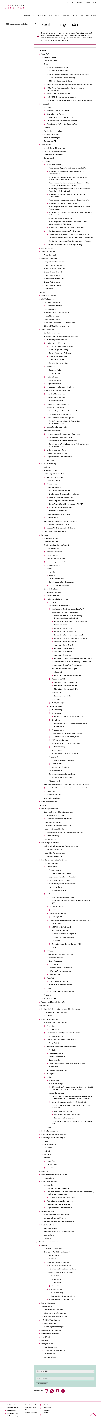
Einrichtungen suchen (13, 1407)
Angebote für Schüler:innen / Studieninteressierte (61, 336)
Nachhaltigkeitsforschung (50, 1019)
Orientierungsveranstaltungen (57, 340)
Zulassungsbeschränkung (56, 397)
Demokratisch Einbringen (60, 767)
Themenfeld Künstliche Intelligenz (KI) (57, 1252)
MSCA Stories (56, 941)
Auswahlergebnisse (56, 401)
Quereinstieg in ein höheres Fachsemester (63, 411)
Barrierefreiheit (47, 1407)
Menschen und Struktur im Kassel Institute (61, 1047)
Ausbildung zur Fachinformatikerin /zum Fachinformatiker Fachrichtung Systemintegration (69, 190)
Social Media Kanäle (30, 1405)
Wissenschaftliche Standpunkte (55, 1313)
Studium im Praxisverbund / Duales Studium (59, 323)
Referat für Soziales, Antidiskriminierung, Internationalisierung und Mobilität (68, 617)
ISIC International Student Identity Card (65, 737)
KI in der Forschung (56, 1289)
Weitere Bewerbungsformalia (57, 427)
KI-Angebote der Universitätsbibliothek (62, 1296)
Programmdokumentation (63, 1111)
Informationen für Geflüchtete (57, 453)
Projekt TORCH (54, 1043)
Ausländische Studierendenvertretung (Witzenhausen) (73, 662)
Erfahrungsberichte (53, 565)
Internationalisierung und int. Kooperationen (59, 1232)
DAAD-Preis (51, 791)
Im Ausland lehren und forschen (55, 1218)
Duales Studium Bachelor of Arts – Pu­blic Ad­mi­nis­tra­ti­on (69, 234)
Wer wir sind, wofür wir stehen (54, 148)
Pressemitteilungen (48, 1303)
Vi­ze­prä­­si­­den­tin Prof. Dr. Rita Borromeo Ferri (62, 124)
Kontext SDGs (54, 1029)
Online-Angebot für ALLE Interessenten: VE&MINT (66, 504)
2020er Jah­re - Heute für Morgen (58, 67)
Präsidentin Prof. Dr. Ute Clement (58, 111)
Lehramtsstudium (50, 309)
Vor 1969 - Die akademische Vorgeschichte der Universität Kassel (69, 100)
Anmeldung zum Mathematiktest (60, 507)
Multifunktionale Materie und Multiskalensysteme (61, 846)
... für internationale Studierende (58, 1188)
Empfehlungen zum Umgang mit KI (59, 1262)
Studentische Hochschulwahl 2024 (66, 686)
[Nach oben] (93, 1414)
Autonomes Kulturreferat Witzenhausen (68, 665)
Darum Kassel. (49, 158)
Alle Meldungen (54, 1080)
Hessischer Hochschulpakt (53, 1249)
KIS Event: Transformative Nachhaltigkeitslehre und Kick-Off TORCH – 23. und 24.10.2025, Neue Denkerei (72, 1088)
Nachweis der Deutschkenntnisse (60, 437)
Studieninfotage (52, 377)
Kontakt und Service (48, 1225)
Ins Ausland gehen (47, 1211)
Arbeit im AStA (57, 764)
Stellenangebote (47, 248)
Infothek (49, 569)
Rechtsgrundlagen (58, 703)
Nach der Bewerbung (48, 464)
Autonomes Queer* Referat (63, 645)
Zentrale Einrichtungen (52, 138)
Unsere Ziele (51, 1026)
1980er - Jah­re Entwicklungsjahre (58, 94)
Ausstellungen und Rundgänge (54, 1327)
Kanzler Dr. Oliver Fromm (55, 114)
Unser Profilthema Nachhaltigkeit (55, 1012)
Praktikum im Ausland (54, 552)
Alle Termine (51, 1168)
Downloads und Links (56, 579)
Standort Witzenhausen (52, 282)
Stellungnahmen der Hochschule (55, 1316)
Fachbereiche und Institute (53, 131)
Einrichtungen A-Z (50, 141)
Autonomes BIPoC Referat (63, 652)
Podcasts (44, 1340)
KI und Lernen (56, 1282)
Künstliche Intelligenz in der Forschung (62, 1269)
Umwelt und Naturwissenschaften (61, 346)
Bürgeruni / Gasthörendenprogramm (56, 326)
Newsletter (47, 1238)
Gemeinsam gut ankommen (53, 155)
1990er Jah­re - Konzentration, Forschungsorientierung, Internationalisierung (65, 89)
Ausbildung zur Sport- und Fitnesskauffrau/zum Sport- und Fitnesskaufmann (69, 208)
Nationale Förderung (56, 906)
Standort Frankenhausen (52, 285)
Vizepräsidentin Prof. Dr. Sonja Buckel (60, 117)
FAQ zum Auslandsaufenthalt (59, 585)
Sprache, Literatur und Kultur (59, 363)
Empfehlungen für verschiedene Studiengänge (65, 494)
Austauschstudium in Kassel (56, 450)
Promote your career (54, 795)
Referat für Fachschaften (63, 628)
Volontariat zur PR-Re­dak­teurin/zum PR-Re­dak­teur (66, 227)
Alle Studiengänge (47, 299)
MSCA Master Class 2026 (60, 930)
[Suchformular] (67, 2)
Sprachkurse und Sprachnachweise (61, 582)
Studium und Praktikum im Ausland (56, 545)
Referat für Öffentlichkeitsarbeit (65, 632)
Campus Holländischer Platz (54, 262)
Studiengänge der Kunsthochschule (56, 313)
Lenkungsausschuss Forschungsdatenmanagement (65, 832)
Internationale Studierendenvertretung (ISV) (67, 733)
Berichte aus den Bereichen (53, 1310)
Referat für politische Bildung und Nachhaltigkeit (71, 638)
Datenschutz (46, 1405)
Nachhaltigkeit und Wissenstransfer (53, 1134)
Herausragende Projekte (52, 822)
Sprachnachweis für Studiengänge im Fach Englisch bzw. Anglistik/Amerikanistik (69, 445)
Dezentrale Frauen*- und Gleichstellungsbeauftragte (67, 1063)
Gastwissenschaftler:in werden (59, 880)
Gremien (47, 128)
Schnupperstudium (55, 370)
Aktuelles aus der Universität (48, 1242)
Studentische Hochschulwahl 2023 (66, 689)
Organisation (45, 104)
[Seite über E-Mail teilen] (46, 1392)
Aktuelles (52, 575)
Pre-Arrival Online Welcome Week (58, 525)
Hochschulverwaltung (51, 134)
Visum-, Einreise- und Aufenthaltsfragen (60, 1201)
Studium (42, 16)
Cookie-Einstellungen (13, 1416)
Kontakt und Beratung (49, 802)
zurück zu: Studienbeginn (58, 511)
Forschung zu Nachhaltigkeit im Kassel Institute (63, 1033)
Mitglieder (52, 1050)
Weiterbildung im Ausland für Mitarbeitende (59, 1221)
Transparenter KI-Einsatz (47, 1411)
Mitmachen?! (53, 757)
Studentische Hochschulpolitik (59, 606)
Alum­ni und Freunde (48, 252)
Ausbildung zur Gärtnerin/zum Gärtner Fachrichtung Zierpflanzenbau (67, 195)
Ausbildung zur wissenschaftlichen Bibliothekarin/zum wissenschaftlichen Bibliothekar (68, 223)
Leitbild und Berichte (51, 61)
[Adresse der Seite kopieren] (63, 1392)
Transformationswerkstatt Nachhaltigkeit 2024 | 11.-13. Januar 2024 (71, 1107)
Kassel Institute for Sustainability (55, 1023)
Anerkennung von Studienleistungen (59, 562)
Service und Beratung (56, 706)
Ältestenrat (58, 672)
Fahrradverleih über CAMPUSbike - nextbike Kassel (69, 723)
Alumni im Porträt (50, 255)
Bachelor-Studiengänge (52, 302)
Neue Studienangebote (52, 319)
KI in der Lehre (54, 1276)
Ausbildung (48, 161)
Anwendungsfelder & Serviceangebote (60, 1272)
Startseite (7, 19)
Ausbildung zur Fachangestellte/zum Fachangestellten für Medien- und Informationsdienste (69, 178)
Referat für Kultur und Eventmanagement (68, 635)
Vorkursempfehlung (53, 481)
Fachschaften (56, 693)
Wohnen (47, 467)
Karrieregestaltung (55, 887)
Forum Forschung (53, 836)
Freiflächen (48, 1148)
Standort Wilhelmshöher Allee (54, 265)
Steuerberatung (57, 750)
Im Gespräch (51, 1074)
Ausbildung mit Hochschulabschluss (59, 218)
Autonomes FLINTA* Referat (64, 648)
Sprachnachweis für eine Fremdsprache (60, 418)
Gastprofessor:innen (56, 1053)
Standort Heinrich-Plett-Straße (54, 269)
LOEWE (54, 910)
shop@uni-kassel (47, 1344)
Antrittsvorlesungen (56, 1036)
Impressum (46, 1415)
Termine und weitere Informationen (61, 497)
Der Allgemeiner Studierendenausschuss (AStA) (68, 609)
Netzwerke (47, 1154)
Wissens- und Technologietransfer (53, 1002)
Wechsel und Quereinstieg (56, 407)
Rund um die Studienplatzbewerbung (57, 391)
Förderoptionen (52, 894)
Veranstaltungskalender (52, 798)
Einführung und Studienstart (54, 474)
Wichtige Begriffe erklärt (55, 477)
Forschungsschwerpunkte (50, 843)
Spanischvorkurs (52, 518)
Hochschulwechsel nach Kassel (60, 414)
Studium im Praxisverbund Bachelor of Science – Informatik (70, 241)
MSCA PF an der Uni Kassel (61, 927)
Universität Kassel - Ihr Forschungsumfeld (66, 944)
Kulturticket (56, 720)
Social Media (45, 1337)
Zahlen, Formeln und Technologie (60, 353)
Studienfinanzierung (51, 470)
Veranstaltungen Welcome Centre (58, 1204)
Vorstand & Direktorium (57, 1057)
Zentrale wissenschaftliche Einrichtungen (58, 812)
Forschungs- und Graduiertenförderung (54, 860)
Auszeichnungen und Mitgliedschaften (57, 826)
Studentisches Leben (51, 589)
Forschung (54, 16)
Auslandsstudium (53, 548)
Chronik (46, 64)
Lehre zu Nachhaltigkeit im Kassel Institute (61, 1040)
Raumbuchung (57, 710)
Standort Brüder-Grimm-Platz (54, 279)
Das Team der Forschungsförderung (61, 992)
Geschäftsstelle (54, 1060)
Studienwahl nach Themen (56, 343)
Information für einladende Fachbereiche (63, 1197)
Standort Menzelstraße (52, 275)
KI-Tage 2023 (53, 1259)
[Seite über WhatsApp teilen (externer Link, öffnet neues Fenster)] (52, 1392)
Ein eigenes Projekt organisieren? (63, 760)
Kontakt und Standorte (49, 258)
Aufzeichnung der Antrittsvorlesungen (67, 1115)
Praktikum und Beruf (51, 542)
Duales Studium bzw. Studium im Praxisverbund (63, 231)
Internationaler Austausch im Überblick (54, 1175)
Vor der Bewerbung (48, 330)
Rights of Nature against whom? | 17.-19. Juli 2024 (69, 1102)
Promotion (47, 995)
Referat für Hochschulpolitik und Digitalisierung (70, 621)
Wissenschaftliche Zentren (56, 815)
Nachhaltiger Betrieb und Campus (53, 1138)
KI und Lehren (56, 1279)
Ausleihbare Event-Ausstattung (54, 1350)
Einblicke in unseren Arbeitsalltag (55, 151)
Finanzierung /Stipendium (56, 558)
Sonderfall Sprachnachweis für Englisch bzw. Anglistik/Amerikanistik (64, 422)
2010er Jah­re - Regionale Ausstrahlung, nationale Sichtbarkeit (68, 74)
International (88, 16)
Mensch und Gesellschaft (58, 356)
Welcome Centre (49, 1185)
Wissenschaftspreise (59, 890)
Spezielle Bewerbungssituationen (58, 404)
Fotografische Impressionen (64, 1118)
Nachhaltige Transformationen (54, 853)
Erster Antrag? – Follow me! (61, 873)
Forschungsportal (50, 839)
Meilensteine (53, 1067)
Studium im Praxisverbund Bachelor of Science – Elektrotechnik (71, 238)
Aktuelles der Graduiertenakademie (61, 985)
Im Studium (45, 535)
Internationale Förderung (57, 913)
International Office (50, 1228)
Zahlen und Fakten (50, 57)
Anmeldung (56, 373)
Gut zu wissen (56, 924)
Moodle (27, 1415)
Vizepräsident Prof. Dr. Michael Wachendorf (62, 121)
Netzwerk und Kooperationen (57, 1070)
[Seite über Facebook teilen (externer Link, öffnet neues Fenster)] (57, 1392)
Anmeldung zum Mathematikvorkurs (61, 501)
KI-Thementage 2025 (54, 1255)
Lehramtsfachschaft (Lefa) (63, 696)
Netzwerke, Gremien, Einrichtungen (56, 829)
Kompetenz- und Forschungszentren (59, 819)
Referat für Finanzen (61, 625)
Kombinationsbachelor (54, 306)
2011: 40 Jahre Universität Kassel (60, 81)
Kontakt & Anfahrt (12, 1405)
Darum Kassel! (49, 460)
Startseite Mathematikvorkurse (59, 491)
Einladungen (56, 699)
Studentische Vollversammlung (62, 777)
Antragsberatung (55, 870)
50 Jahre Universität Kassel (58, 71)
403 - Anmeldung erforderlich (17, 24)
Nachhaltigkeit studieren (49, 1131)
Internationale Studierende (53, 431)
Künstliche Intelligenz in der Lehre (60, 1266)
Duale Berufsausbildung (55, 165)
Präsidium (47, 107)
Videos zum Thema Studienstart (55, 531)
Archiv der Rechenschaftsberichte (65, 642)
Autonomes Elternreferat (62, 655)
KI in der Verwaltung (56, 1293)
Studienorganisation (51, 538)
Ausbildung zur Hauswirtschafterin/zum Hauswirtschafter (69, 200)
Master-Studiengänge (51, 316)
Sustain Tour (51, 1161)
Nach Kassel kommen (49, 1182)
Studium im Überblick (48, 296)
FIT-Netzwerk (51, 951)
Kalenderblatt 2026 (50, 1347)
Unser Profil (45, 54)
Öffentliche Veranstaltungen (51, 1320)
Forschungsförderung (51, 863)
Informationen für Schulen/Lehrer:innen (60, 387)
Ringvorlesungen (50, 1323)
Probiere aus (51, 367)
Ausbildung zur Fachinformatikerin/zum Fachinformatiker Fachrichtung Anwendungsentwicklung (69, 184)
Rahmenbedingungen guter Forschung (60, 954)
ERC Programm (57, 917)
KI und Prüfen (56, 1286)
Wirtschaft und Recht (56, 360)
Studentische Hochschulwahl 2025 (66, 682)
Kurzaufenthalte (52, 555)
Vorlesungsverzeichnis (30, 1408)
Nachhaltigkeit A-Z (50, 1144)
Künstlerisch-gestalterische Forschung (62, 884)
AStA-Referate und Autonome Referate (65, 612)
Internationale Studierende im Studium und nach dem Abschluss (66, 784)
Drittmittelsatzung (55, 961)
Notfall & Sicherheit (12, 1413)
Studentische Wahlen (59, 679)
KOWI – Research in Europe (58, 981)
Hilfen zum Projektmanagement (60, 971)
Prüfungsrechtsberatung (60, 740)
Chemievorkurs (52, 484)
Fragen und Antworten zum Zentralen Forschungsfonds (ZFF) (71, 902)
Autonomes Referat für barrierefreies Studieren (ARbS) (73, 658)
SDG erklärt (48, 1016)
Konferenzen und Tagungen (51, 1330)
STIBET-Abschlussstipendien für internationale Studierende (67, 788)
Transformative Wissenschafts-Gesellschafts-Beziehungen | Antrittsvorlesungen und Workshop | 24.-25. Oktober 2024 (72, 1097)
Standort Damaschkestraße (53, 272)
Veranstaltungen (52, 978)
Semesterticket (57, 713)
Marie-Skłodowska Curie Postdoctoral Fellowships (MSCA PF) (70, 920)
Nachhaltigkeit (71, 16)
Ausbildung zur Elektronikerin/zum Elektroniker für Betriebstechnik (66, 173)
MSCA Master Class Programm (65, 934)
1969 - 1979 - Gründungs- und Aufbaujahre (61, 97)
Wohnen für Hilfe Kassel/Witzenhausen (65, 753)
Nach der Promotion (51, 998)
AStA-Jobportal (54, 781)
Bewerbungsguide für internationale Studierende (63, 434)
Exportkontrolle (54, 974)
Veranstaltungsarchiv (56, 1093)
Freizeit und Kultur (53, 596)
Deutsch (92, 2)
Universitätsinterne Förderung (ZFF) (61, 897)
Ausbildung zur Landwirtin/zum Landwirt (63, 203)
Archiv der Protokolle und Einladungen (67, 675)
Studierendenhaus (55, 771)
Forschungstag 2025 (56, 958)
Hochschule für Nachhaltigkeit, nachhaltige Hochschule (60, 1009)
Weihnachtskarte (50, 1357)
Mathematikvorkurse (54, 487)
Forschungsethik (55, 964)
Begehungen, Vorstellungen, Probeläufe (62, 877)
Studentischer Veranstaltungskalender (62, 774)
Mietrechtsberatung (58, 747)
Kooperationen (49, 1178)
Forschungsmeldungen (55, 849)
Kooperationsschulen (54, 384)
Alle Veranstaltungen (56, 1084)
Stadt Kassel (48, 289)
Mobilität (47, 1151)
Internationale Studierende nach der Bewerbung (60, 521)
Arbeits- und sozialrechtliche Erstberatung (66, 743)
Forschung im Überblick (49, 809)
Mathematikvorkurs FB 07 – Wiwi (58, 514)
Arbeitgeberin (46, 145)
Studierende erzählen (54, 380)
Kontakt (80, 2)
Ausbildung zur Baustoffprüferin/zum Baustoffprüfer (67, 168)
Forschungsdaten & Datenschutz (60, 968)
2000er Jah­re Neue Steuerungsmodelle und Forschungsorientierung (70, 85)
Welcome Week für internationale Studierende (62, 528)
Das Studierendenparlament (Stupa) (64, 669)
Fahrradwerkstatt (58, 730)
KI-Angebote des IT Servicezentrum (61, 1299)
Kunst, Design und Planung (58, 350)
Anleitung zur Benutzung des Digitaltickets (69, 716)
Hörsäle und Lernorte (54, 592)
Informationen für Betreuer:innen (63, 937)
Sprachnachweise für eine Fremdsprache (63, 441)
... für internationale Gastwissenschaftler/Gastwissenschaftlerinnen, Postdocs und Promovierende (70, 1193)
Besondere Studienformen (56, 394)
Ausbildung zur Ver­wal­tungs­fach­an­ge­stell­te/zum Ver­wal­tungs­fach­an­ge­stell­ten (71, 214)
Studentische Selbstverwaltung (57, 599)
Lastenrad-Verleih (58, 727)
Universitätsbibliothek (31, 1412)
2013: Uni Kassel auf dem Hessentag (62, 78)
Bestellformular (49, 1354)
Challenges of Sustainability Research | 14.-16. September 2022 (72, 1123)
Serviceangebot (52, 867)
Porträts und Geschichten (50, 1334)
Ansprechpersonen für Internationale (59, 457)
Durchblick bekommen (52, 333)
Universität (30, 16)
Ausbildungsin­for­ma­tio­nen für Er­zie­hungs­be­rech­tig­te (65, 245)
